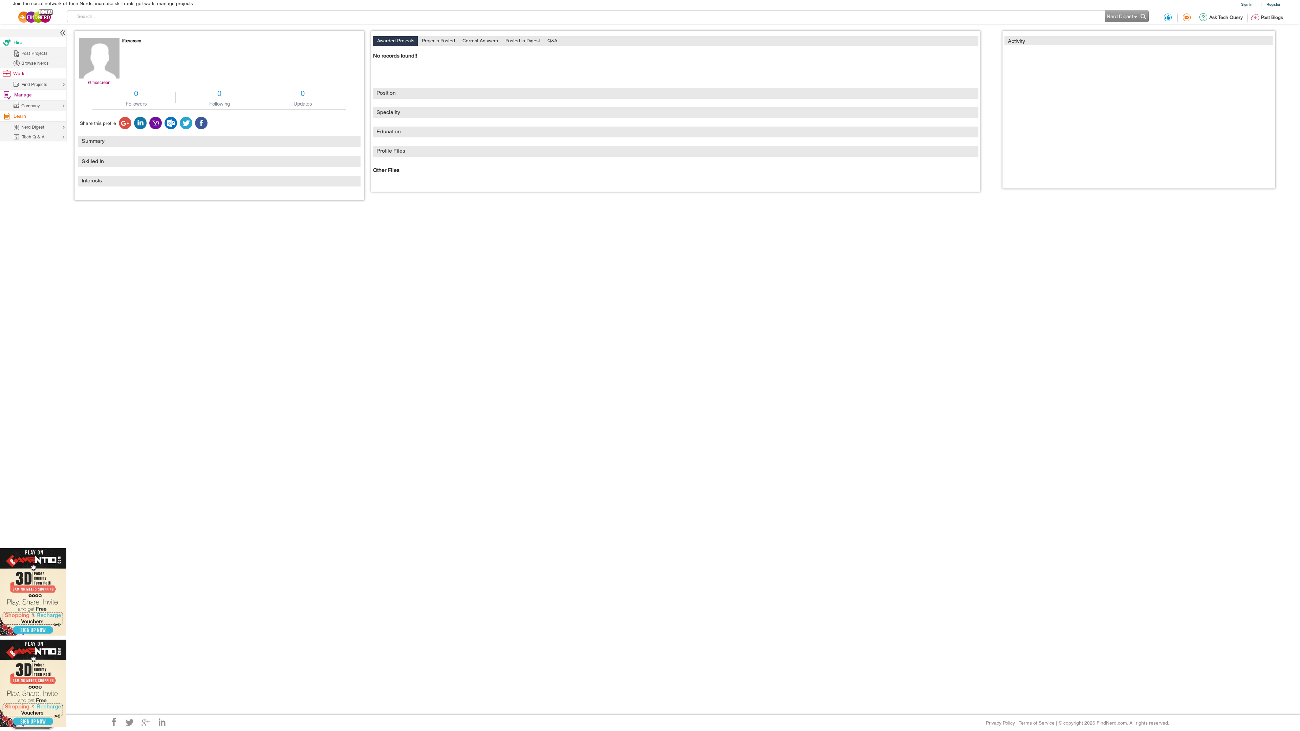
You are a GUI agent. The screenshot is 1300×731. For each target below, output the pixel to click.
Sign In (1246, 4)
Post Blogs (1272, 17)
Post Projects (34, 53)
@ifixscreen (98, 82)
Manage (23, 94)
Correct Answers (480, 40)
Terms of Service (1037, 723)
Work (18, 73)
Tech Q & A (33, 136)
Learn (20, 116)
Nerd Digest (32, 127)
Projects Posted (438, 40)
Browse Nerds (35, 63)
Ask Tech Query (1226, 17)
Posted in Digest (522, 40)
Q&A (552, 40)
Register (1273, 4)
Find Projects (34, 84)
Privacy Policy (1000, 723)
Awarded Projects (395, 40)
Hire (18, 42)
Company (30, 105)
